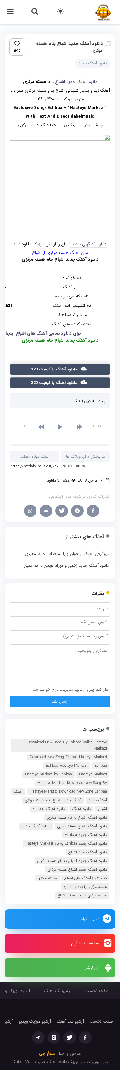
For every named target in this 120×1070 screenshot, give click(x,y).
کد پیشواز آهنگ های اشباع (85, 878)
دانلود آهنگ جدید (92, 63)
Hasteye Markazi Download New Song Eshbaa (68, 792)
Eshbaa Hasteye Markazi (66, 766)
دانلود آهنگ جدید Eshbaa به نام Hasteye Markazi (66, 843)
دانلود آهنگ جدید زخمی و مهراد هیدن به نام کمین (66, 565)
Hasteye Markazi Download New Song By (72, 783)
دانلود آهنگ (81, 809)
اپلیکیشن (91, 967)
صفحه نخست (97, 990)
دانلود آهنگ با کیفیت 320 (54, 382)
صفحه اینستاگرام (85, 943)
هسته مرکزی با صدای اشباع (85, 887)
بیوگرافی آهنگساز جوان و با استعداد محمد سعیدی (67, 553)
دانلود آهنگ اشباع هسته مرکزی (82, 826)
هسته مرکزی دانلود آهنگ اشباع (82, 895)
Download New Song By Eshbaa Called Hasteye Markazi (67, 745)
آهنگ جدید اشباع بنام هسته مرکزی (53, 800)
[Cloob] (46, 511)
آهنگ (18, 792)
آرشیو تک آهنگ (57, 990)
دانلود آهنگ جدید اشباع (87, 852)
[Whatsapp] (30, 511)
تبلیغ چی (47, 1053)
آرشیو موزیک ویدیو (35, 1021)
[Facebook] (93, 511)
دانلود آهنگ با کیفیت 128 (54, 369)
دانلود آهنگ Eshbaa (48, 809)
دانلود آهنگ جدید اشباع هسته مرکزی (77, 869)
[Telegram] (77, 511)
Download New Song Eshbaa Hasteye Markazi (68, 757)
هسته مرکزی (47, 878)
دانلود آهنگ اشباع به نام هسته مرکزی (77, 818)
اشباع (60, 81)
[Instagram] (54, 1037)
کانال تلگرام (90, 919)
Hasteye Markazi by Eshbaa (48, 774)
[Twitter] (61, 511)
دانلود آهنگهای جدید (88, 244)
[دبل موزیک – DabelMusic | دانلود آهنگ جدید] (103, 11)
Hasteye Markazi (93, 774)
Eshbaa (100, 766)
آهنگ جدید (97, 800)
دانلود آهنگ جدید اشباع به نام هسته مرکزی (72, 861)
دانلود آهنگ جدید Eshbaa (86, 835)
